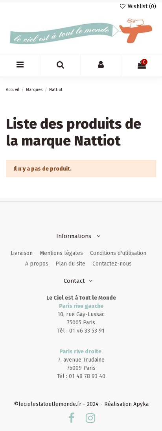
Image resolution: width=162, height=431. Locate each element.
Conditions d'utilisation (118, 253)
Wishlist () (141, 6)
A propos (36, 263)
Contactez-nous (112, 263)
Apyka (141, 404)
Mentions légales (61, 253)
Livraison (22, 253)
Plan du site (70, 263)
